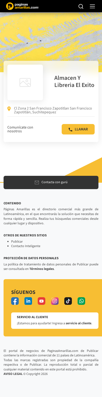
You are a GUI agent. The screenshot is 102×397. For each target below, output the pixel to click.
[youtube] (41, 301)
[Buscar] (81, 6)
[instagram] (55, 301)
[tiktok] (68, 301)
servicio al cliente (78, 323)
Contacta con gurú (55, 182)
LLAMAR (81, 129)
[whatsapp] (81, 301)
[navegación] (92, 6)
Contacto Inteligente (25, 246)
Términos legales (41, 269)
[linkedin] (28, 301)
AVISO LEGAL (13, 374)
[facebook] (15, 301)
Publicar (17, 241)
